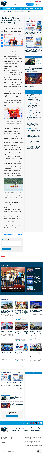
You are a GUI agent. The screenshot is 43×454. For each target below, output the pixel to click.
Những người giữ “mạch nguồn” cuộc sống (33, 142)
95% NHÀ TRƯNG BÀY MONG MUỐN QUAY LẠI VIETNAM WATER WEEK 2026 (37, 271)
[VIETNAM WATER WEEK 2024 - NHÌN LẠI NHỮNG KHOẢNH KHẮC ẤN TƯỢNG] (30, 282)
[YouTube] (33, 423)
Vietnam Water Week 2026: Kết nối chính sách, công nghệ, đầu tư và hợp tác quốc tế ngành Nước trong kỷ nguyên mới (33, 107)
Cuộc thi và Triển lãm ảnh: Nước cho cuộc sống (23, 11)
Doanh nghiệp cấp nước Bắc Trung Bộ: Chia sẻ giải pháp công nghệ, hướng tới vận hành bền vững (33, 147)
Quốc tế (23, 428)
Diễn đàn (26, 88)
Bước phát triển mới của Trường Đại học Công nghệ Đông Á (34, 113)
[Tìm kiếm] (23, 4)
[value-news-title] (6, 377)
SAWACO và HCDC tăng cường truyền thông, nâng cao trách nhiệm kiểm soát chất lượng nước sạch (33, 125)
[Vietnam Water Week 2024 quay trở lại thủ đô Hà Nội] (30, 288)
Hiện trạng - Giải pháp (30, 97)
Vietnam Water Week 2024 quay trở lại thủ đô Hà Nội (37, 288)
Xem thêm (21, 366)
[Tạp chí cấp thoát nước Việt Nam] (4, 4)
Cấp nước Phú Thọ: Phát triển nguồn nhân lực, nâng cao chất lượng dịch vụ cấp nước (34, 118)
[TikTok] (38, 1)
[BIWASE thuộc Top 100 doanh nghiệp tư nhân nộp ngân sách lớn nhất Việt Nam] (7, 305)
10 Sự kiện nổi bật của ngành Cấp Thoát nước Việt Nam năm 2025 (33, 86)
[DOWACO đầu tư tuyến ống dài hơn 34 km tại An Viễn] (7, 326)
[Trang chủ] (2, 8)
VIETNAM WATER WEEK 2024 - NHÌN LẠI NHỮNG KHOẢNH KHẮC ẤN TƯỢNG (37, 282)
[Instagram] (40, 1)
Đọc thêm (32, 92)
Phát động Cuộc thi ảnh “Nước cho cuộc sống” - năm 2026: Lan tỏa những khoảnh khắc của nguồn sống (33, 68)
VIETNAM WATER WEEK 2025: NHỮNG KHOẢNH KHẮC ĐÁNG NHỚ (37, 277)
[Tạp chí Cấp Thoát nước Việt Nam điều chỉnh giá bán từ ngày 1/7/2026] (33, 25)
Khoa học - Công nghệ (16, 428)
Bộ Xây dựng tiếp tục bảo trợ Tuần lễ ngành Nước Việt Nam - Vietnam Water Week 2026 (7, 353)
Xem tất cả (20, 372)
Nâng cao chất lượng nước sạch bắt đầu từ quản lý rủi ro (33, 95)
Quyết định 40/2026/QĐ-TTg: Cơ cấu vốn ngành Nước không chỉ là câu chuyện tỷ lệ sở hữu (33, 136)
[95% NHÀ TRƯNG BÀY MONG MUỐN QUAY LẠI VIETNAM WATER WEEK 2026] (30, 270)
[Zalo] (41, 1)
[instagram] (39, 423)
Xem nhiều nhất (33, 373)
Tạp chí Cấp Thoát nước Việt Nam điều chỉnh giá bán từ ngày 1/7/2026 (33, 33)
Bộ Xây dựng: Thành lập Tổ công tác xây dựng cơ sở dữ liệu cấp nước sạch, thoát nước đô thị (36, 332)
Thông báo (31, 19)
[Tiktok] (36, 423)
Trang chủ (2, 15)
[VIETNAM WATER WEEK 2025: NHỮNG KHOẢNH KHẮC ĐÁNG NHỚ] (30, 277)
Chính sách (13, 8)
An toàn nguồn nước (21, 8)
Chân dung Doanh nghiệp (35, 430)
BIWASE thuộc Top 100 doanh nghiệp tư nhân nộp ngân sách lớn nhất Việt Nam (33, 100)
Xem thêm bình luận (4, 258)
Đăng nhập (38, 4)
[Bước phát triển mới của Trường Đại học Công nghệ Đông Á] (36, 305)
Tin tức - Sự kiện (7, 8)
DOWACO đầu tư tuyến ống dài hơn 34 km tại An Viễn (33, 131)
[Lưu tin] (2, 43)
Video (5, 265)
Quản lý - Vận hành (29, 8)
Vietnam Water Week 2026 (8, 11)
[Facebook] (35, 1)
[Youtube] (37, 1)
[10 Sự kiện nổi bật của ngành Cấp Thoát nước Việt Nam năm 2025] (33, 78)
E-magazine (30, 4)
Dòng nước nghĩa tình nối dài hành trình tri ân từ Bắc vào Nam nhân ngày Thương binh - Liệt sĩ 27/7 (36, 354)
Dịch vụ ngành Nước (24, 430)
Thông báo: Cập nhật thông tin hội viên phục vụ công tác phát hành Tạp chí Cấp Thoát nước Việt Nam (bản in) (33, 50)
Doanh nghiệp (29, 121)
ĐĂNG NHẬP (12, 416)
